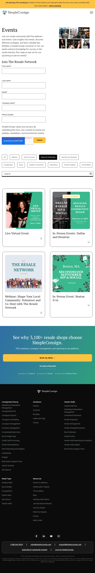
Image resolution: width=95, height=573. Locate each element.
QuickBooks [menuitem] (6, 453)
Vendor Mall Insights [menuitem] (72, 445)
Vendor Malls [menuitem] (69, 402)
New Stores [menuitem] (6, 499)
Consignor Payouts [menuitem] (9, 415)
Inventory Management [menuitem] (11, 428)
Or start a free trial (48, 366)
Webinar (14, 157)
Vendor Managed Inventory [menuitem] (74, 428)
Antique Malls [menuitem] (7, 483)
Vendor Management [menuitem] (72, 424)
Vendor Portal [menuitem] (69, 436)
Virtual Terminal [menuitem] (8, 466)
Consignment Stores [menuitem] (10, 402)
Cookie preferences (67, 556)
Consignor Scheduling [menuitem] (10, 420)
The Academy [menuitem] (38, 491)
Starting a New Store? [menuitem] (41, 499)
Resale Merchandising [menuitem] (10, 445)
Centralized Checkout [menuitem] (72, 415)
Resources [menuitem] (37, 479)
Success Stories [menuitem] (39, 508)
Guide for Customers (36, 165)
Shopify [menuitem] (5, 457)
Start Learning (55, 6)
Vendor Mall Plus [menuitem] (70, 406)
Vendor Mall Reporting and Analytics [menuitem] (78, 440)
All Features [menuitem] (6, 470)
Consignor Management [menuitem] (11, 424)
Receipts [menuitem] (36, 414)
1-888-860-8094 (16, 545)
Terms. (58, 556)
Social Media (86, 165)
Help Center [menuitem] (37, 520)
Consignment (8, 165)
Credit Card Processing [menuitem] (10, 440)
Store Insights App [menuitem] (9, 436)
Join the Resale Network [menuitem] (42, 504)
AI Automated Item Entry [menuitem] (11, 432)
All (4, 157)
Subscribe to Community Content (34, 550)
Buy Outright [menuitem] (7, 487)
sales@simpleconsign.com (41, 545)
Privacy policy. (50, 556)
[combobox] (47, 173)
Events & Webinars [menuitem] (40, 483)
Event (21, 165)
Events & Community (48, 157)
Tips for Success (29, 157)
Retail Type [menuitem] (6, 479)
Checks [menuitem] (36, 423)
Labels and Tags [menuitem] (39, 418)
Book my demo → (47, 358)
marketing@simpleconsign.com (13, 560)
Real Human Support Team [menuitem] (12, 461)
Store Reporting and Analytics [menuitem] (13, 449)
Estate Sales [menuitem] (6, 495)
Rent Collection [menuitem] (70, 432)
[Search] (90, 173)
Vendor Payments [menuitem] (71, 420)
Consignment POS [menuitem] (9, 411)
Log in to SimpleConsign (64, 550)
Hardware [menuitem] (37, 402)
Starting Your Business (69, 157)
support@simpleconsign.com (70, 545)
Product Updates (70, 165)
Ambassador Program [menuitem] (41, 487)
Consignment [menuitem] (7, 491)
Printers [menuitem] (36, 406)
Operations (54, 165)
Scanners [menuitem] (36, 410)
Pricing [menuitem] (35, 516)
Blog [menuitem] (35, 495)
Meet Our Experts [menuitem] (40, 512)
